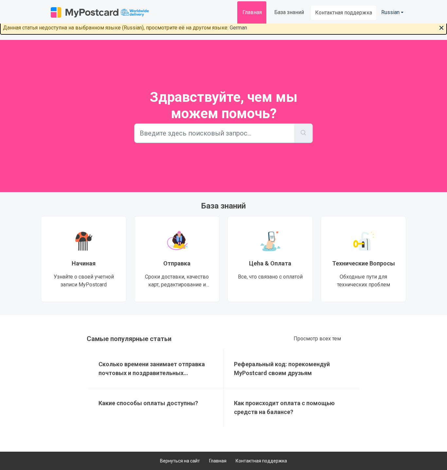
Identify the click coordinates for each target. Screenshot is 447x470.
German (238, 28)
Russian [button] (390, 12)
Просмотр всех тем (317, 338)
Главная (252, 12)
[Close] (441, 27)
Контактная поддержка (343, 12)
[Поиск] (303, 133)
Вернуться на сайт (180, 460)
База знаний (289, 12)
